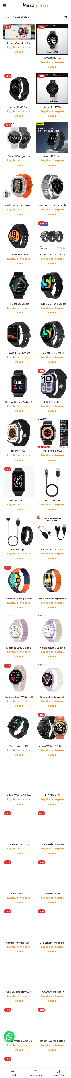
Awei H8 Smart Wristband (52, 157)
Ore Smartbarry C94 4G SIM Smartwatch (18, 993)
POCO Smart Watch (52, 991)
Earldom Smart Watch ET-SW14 (18, 206)
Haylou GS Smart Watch (18, 305)
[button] (9, 1036)
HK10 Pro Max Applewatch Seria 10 (52, 403)
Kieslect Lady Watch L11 (19, 697)
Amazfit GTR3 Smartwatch (52, 59)
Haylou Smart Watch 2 (18, 402)
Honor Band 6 (18, 500)
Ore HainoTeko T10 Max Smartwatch (18, 845)
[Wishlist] (35, 1073)
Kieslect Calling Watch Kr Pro (18, 600)
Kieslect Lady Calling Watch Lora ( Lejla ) (52, 649)
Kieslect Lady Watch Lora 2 (52, 698)
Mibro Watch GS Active (52, 746)
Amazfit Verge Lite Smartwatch (18, 157)
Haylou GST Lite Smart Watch (52, 305)
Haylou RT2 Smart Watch (52, 354)
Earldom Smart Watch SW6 (52, 206)
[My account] (58, 1073)
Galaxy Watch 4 (18, 254)
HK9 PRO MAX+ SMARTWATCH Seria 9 (18, 452)
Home (6, 17)
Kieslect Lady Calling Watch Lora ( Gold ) (18, 649)
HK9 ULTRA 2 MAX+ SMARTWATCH (52, 452)
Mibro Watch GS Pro (18, 795)
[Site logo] (35, 5)
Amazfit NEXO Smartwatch (52, 108)
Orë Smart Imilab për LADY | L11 (52, 944)
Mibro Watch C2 (18, 746)
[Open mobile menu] (4, 5)
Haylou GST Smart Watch (18, 354)
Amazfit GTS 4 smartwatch (18, 108)
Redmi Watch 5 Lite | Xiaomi (52, 1042)
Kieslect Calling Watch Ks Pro (52, 600)
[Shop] (12, 1073)
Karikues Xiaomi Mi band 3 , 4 (52, 551)
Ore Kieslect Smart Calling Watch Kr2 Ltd (52, 845)
